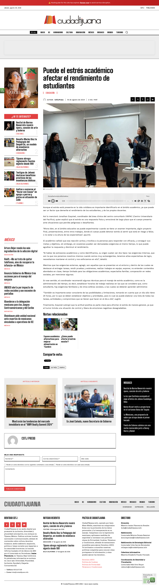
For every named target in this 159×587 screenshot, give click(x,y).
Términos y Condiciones (92, 567)
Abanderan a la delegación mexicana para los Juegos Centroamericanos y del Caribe (19, 304)
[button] (126, 32)
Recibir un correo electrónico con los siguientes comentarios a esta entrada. (30, 465)
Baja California (22, 167)
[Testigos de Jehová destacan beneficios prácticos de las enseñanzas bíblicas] (9, 175)
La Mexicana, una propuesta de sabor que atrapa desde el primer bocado (137, 417)
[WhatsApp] (147, 99)
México (7, 269)
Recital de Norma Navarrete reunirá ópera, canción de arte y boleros (27, 126)
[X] (138, 99)
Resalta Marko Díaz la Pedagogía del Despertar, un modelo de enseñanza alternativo (26, 144)
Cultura (20, 134)
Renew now (84, 3)
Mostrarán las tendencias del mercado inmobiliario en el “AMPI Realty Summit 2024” (31, 423)
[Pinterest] (143, 99)
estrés (54, 367)
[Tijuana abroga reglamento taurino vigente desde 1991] (9, 161)
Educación (20, 153)
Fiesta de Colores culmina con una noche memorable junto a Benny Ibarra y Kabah (137, 428)
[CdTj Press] (45, 99)
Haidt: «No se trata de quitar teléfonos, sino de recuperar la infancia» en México (19, 262)
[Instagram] (12, 524)
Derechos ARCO (88, 560)
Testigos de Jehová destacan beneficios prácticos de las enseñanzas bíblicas (25, 176)
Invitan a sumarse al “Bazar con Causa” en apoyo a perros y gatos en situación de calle (26, 194)
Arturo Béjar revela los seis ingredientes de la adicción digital (20, 249)
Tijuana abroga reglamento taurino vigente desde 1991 (25, 161)
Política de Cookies (90, 562)
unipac (62, 367)
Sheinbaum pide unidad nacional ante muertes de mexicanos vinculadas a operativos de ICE (19, 319)
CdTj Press (59, 100)
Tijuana (19, 203)
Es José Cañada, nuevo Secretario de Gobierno (89, 421)
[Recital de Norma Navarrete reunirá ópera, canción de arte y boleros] (9, 125)
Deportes (8, 311)
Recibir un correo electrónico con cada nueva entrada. (73, 465)
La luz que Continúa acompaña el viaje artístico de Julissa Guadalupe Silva (138, 399)
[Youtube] (24, 524)
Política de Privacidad (91, 564)
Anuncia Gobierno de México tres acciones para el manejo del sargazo (20, 276)
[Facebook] (133, 99)
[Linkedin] (152, 99)
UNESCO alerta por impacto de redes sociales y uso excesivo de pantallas (20, 290)
